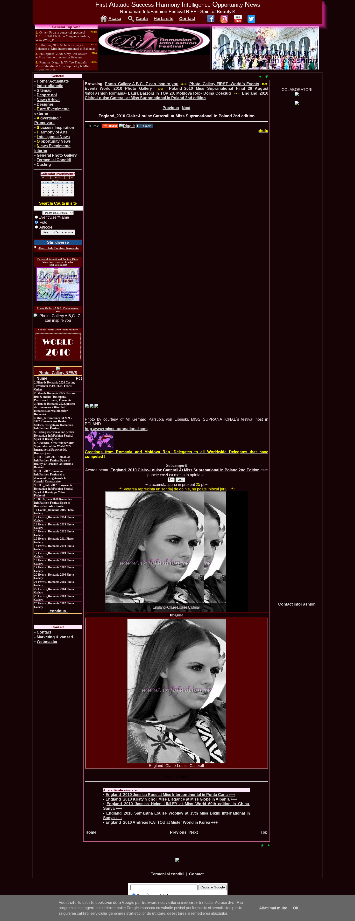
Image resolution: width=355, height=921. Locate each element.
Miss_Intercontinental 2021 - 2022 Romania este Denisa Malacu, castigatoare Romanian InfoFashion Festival (53, 423)
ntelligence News (53, 137)
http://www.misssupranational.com (116, 429)
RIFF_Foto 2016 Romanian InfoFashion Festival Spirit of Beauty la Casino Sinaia (53, 503)
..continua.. (58, 611)
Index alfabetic (50, 86)
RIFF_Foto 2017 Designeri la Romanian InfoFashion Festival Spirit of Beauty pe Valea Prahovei (53, 490)
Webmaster (47, 642)
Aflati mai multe (273, 908)
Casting (44, 164)
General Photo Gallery (57, 155)
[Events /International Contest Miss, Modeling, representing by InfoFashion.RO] (58, 284)
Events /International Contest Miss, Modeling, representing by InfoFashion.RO (57, 262)
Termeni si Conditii (54, 160)
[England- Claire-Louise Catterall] (176, 691)
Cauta (142, 18)
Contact (187, 18)
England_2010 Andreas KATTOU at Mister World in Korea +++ (162, 822)
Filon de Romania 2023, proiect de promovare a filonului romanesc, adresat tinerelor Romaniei (54, 409)
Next (186, 108)
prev (119, 551)
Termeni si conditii (167, 874)
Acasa (114, 18)
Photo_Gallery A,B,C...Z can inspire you (58, 309)
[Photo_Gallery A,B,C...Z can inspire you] (58, 318)
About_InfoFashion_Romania (58, 248)
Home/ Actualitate (53, 81)
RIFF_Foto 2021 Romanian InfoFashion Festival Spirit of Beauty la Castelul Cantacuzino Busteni (53, 462)
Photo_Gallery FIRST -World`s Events (224, 84)
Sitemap (44, 90)
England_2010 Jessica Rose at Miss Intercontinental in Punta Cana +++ (170, 795)
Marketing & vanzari (55, 637)
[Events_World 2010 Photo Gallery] (58, 346)
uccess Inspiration (55, 128)
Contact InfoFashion (297, 604)
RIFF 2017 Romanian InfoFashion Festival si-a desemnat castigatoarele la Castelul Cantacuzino (50, 476)
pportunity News (54, 141)
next (234, 551)
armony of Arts (52, 132)
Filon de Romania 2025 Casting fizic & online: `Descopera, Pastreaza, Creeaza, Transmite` (54, 396)
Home (90, 832)
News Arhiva (48, 100)
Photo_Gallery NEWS (57, 373)
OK (296, 908)
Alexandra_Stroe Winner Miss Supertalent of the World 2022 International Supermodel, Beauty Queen (54, 448)
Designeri (45, 104)
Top (264, 832)
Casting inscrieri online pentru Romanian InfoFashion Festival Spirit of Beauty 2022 (54, 435)
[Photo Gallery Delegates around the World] (99, 440)
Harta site (163, 18)
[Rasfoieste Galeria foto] (154, 53)
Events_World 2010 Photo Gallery (58, 329)
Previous (171, 108)
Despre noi (47, 95)
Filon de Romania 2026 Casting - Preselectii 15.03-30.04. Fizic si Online (54, 386)
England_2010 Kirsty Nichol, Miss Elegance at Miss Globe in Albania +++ (171, 799)
